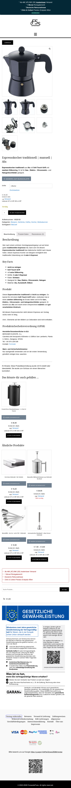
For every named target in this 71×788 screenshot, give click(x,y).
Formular (12, 344)
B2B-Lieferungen (42, 719)
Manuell (14, 224)
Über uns (59, 721)
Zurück (7, 42)
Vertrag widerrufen (14, 716)
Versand (7, 199)
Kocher (34, 222)
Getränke (21, 222)
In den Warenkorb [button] (13, 435)
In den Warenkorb (17, 213)
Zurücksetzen (15, 190)
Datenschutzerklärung (36, 721)
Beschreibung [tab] (9, 234)
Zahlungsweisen (58, 716)
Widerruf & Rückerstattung (22, 719)
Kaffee (28, 222)
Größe (4, 185)
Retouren (28, 716)
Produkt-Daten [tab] (23, 234)
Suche (64, 590)
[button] (49, 48)
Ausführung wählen (39, 559)
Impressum (35, 724)
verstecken (36, 12)
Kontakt (50, 721)
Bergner (14, 222)
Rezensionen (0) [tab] (38, 234)
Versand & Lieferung (42, 716)
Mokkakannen (42, 222)
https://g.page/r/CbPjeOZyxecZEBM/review (46, 752)
